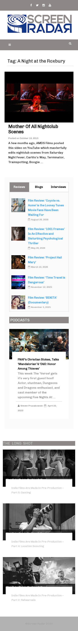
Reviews (19, 187)
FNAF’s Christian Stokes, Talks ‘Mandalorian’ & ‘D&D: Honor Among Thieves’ (38, 364)
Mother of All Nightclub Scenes (33, 129)
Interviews (58, 187)
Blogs (39, 187)
